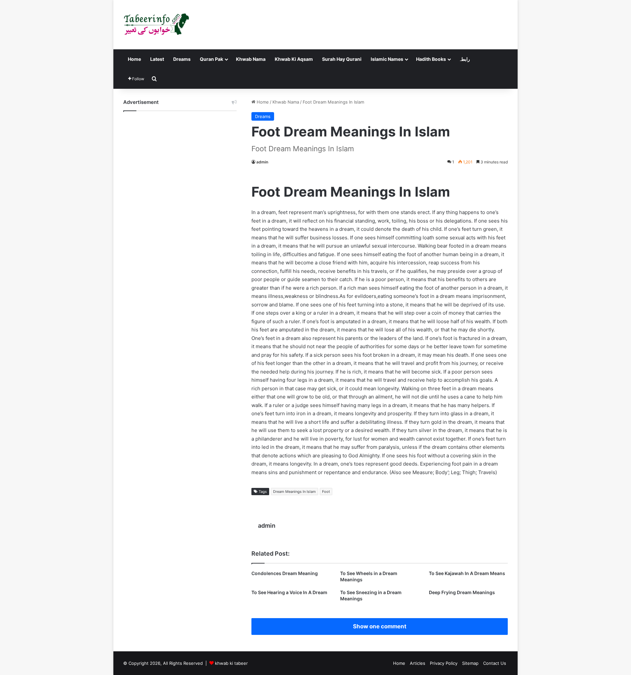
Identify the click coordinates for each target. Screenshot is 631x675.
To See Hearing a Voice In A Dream (289, 592)
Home (134, 59)
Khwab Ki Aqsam (294, 59)
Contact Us (494, 663)
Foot (326, 491)
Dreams (182, 59)
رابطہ (464, 59)
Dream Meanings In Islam (294, 491)
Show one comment (380, 626)
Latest (157, 59)
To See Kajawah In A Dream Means (467, 573)
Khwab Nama (251, 59)
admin (262, 161)
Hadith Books (431, 59)
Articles (417, 663)
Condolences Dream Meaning (284, 573)
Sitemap (470, 663)
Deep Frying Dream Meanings (462, 592)
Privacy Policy (443, 663)
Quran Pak (211, 59)
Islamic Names (387, 59)
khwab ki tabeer (231, 663)
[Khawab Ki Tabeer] (156, 24)
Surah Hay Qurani (342, 59)
